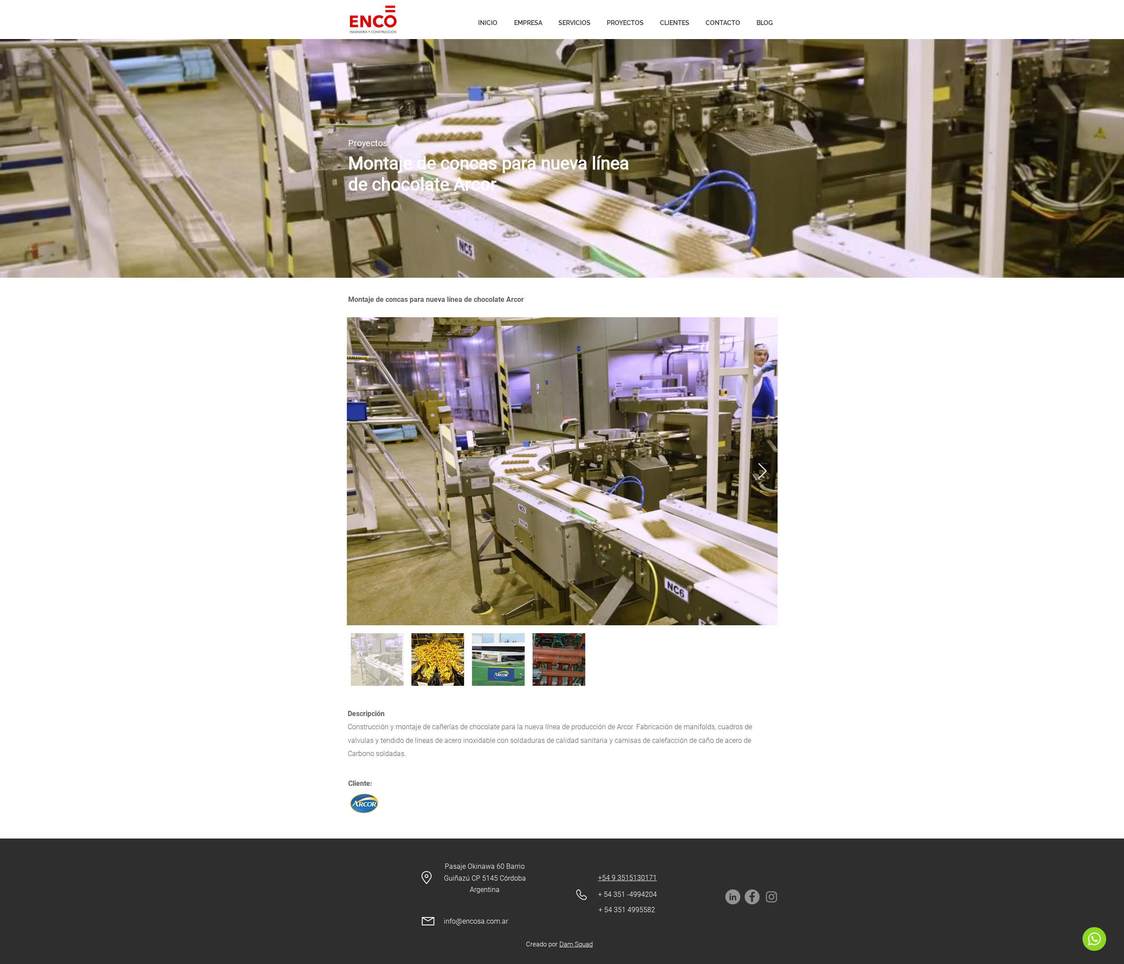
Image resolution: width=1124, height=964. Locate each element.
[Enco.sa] (771, 896)
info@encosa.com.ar (476, 921)
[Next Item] (762, 471)
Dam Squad (576, 944)
